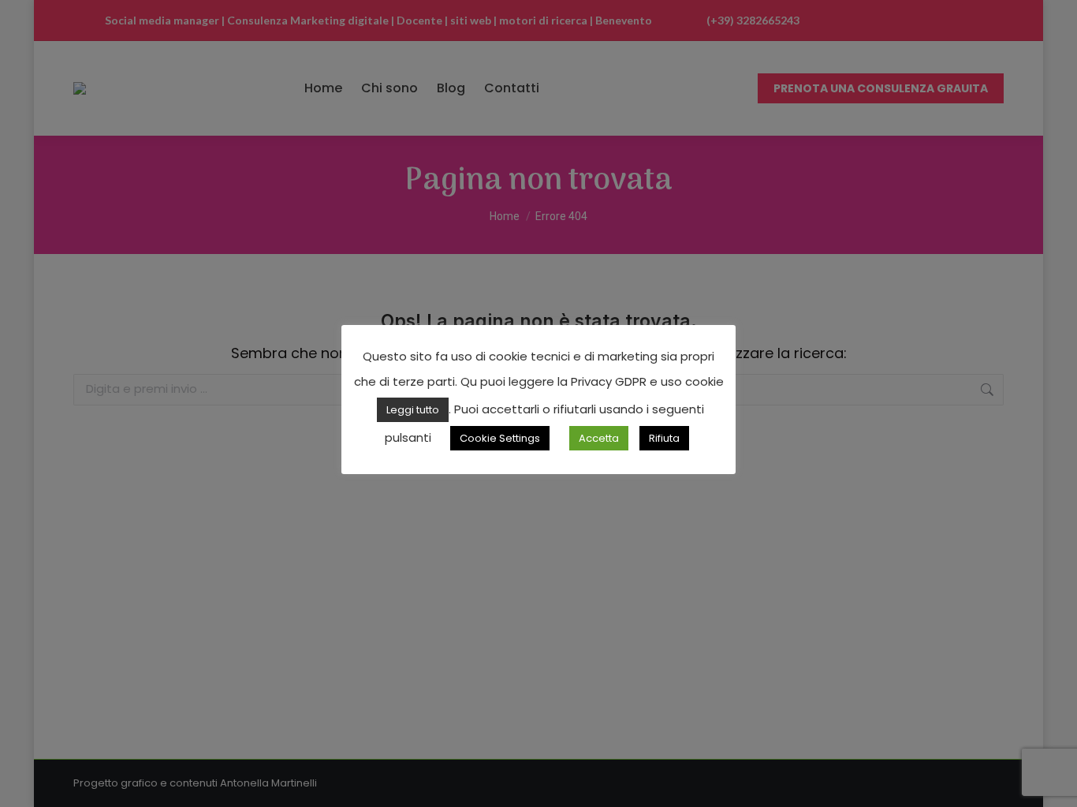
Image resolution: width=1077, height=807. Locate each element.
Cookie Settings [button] (500, 438)
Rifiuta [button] (664, 438)
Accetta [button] (599, 438)
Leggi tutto (412, 409)
